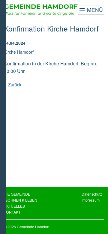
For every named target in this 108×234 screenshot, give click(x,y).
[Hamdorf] (41, 10)
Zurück (14, 85)
